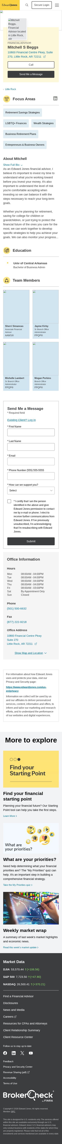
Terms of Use (10, 1083)
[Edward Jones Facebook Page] (5, 1053)
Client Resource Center (18, 1037)
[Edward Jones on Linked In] (14, 1053)
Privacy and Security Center (17, 1066)
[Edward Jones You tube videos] (31, 1053)
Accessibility (9, 1077)
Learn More (10, 815)
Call (31, 64)
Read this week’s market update (20, 947)
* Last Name (14, 441)
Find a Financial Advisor (18, 996)
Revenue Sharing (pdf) (16, 1072)
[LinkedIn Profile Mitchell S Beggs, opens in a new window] (55, 98)
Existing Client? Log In (21, 420)
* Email (11, 455)
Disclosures (10, 1003)
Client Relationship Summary (21, 1030)
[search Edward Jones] (26, 5)
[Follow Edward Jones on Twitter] (22, 1053)
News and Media (13, 1009)
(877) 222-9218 (17, 622)
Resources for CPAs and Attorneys (25, 1023)
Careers (10, 1016)
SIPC (13, 1111)
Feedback (8, 1061)
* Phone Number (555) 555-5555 (25, 470)
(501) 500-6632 (17, 608)
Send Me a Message (31, 74)
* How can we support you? (22, 484)
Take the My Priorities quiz (17, 884)
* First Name (14, 426)
